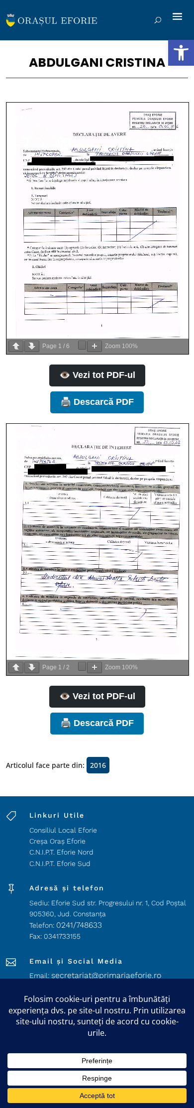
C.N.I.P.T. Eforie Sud (60, 863)
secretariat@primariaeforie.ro (106, 975)
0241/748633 (79, 925)
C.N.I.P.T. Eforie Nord (61, 852)
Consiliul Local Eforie (63, 830)
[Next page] (31, 346)
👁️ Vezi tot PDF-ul (97, 375)
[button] (181, 53)
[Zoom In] (94, 346)
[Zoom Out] (82, 345)
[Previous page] (15, 346)
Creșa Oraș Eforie (57, 841)
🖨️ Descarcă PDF (97, 402)
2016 (98, 765)
